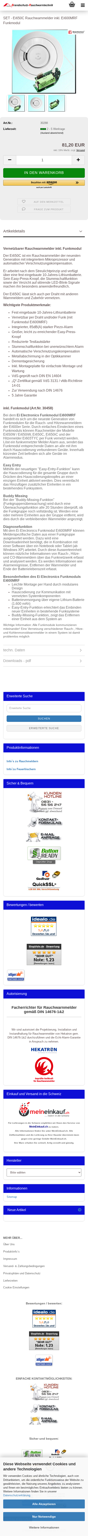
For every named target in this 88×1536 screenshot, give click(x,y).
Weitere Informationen (44, 1527)
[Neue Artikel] (79, 1210)
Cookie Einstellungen (16, 1287)
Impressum (10, 1258)
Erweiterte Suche (44, 728)
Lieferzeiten (10, 1280)
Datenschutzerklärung (16, 1495)
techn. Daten (14, 650)
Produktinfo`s (11, 1251)
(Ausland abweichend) (51, 133)
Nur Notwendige (44, 1516)
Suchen (44, 718)
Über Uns (9, 1244)
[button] (9, 160)
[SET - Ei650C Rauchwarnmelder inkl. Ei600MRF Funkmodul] (44, 61)
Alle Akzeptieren (44, 1504)
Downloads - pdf (17, 661)
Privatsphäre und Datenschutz (22, 1273)
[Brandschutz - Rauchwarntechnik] (26, 5)
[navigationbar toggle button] (82, 5)
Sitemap (12, 1196)
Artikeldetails (14, 231)
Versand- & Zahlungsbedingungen (24, 1266)
